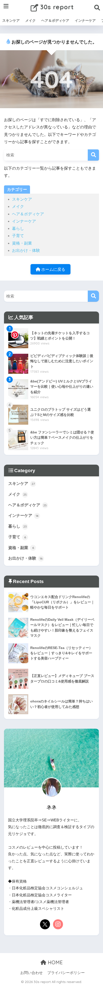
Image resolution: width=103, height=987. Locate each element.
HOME (54, 962)
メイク (30, 20)
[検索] (93, 155)
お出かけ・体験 (26, 250)
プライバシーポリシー (66, 973)
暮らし (18, 228)
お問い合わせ (31, 973)
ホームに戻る (52, 269)
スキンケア (11, 20)
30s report (56, 7)
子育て (18, 236)
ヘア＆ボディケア (55, 20)
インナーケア (85, 20)
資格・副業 (22, 243)
